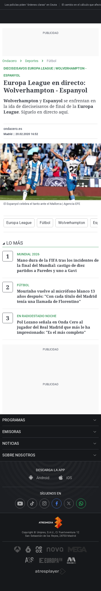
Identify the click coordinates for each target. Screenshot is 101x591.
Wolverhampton (71, 222)
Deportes (31, 61)
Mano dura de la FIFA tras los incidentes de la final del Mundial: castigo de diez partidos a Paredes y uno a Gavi (58, 265)
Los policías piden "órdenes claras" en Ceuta (31, 5)
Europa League (19, 222)
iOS (68, 478)
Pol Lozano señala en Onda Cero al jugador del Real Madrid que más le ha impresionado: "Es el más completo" (53, 327)
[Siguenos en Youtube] (20, 503)
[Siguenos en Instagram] (44, 503)
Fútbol (51, 61)
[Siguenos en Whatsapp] (81, 503)
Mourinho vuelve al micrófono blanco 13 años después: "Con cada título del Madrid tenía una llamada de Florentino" (57, 296)
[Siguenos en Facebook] (57, 503)
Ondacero (9, 61)
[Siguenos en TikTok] (32, 503)
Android (42, 478)
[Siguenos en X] (69, 503)
